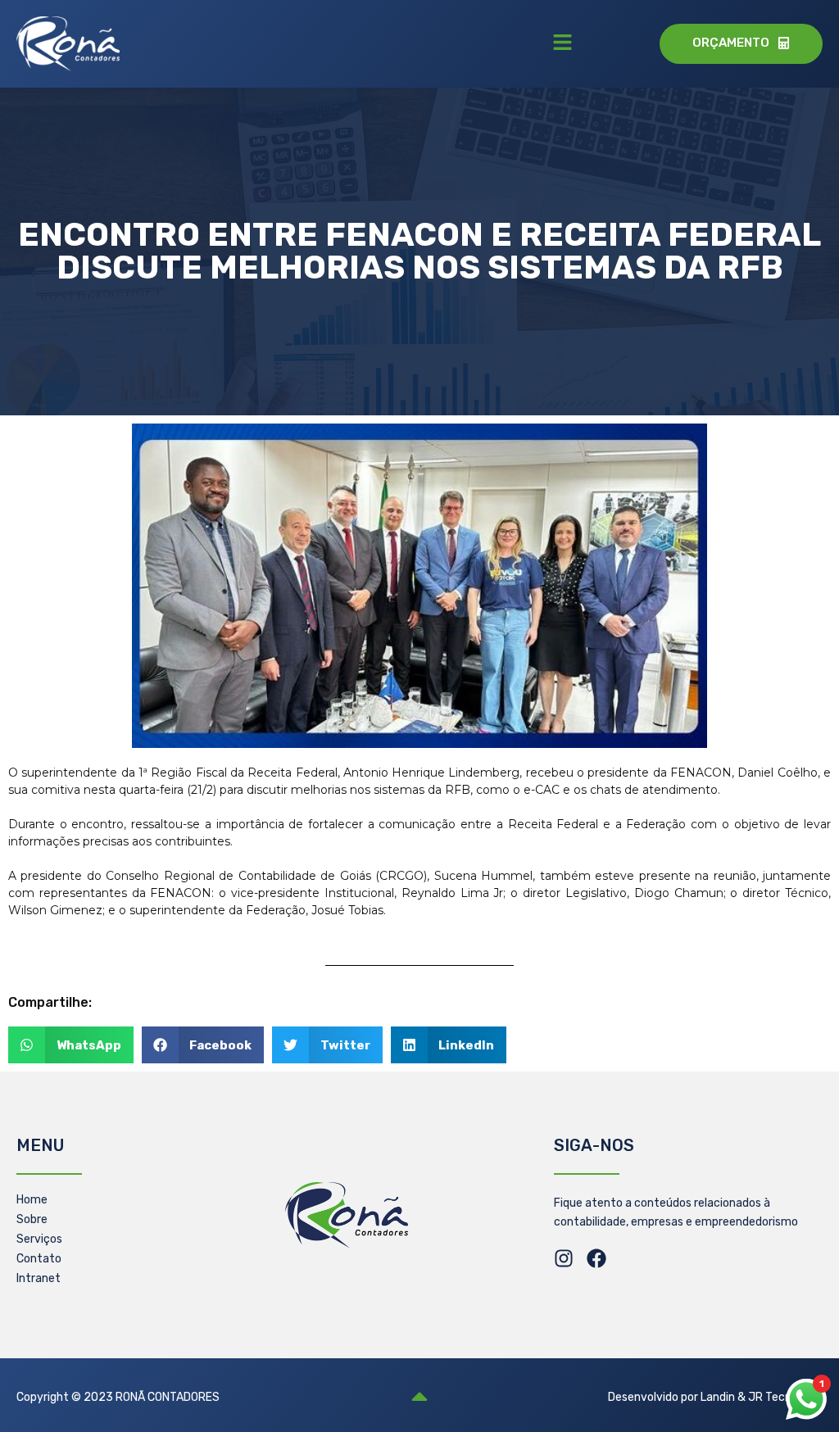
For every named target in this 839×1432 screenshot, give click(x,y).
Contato (38, 1259)
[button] (562, 43)
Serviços (39, 1239)
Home (32, 1200)
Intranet (38, 1278)
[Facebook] (596, 1258)
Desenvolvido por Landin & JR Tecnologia (715, 1397)
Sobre (32, 1219)
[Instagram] (564, 1258)
